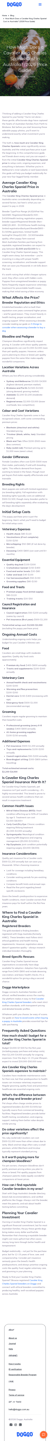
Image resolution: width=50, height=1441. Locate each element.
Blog (12, 15)
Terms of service (16, 1395)
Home (4, 15)
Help (11, 1349)
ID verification (15, 1369)
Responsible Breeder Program (22, 1375)
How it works (15, 1364)
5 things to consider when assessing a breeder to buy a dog (23, 327)
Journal (12, 1343)
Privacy (12, 1390)
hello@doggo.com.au (19, 1409)
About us (13, 1338)
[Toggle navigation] (40, 4)
